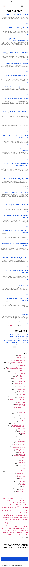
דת (24, 415)
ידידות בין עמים (21, 428)
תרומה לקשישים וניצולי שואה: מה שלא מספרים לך (17, 342)
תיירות (23, 486)
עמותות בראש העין (16, 528)
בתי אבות (23, 405)
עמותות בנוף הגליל (20, 521)
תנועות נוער (22, 489)
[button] (22, 6)
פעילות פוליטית (21, 465)
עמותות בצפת (19, 526)
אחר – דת (22, 365)
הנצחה (23, 418)
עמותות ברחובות (18, 530)
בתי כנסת (22, 409)
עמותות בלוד (5, 517)
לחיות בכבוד (24, 498)
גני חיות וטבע (22, 412)
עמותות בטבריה (9, 512)
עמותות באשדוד (21, 500)
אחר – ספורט (22, 375)
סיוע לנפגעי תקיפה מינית (19, 455)
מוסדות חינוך (22, 436)
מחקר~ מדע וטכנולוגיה (19, 444)
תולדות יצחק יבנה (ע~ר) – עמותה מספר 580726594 (15, 52)
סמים (23, 459)
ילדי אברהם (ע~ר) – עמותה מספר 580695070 (16, 64)
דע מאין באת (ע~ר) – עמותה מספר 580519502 (16, 87)
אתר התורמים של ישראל (14, 2)
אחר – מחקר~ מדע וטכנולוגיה (18, 372)
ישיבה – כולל (22, 431)
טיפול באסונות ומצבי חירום (18, 426)
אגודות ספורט (22, 355)
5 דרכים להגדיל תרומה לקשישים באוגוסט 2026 (17, 336)
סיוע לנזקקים (22, 454)
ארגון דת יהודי (22, 391)
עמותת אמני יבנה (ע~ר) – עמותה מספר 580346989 (15, 124)
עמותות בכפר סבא (14, 517)
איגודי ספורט (22, 384)
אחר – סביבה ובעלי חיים (19, 373)
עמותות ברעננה (6, 532)
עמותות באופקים (17, 498)
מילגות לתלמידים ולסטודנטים (18, 446)
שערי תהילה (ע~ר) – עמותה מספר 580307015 (16, 192)
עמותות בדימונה (22, 509)
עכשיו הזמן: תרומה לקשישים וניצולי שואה (19, 338)
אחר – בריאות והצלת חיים (19, 363)
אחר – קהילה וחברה (20, 376)
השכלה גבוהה (22, 422)
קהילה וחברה (22, 467)
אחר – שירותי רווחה (20, 381)
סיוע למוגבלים (21, 452)
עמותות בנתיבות (21, 523)
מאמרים (23, 433)
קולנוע (23, 468)
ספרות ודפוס (22, 462)
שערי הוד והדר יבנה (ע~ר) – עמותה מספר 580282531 (15, 111)
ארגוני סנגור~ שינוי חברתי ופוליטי (17, 399)
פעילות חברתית (21, 463)
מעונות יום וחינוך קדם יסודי (19, 447)
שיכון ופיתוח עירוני (21, 476)
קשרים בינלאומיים (21, 473)
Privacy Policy (25, 539)
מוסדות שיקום (21, 438)
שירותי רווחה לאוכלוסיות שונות (18, 480)
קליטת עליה (22, 470)
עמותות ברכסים (9, 530)
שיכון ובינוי (22, 475)
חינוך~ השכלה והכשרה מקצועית (17, 425)
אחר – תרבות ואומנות (20, 383)
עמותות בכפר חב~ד (23, 517)
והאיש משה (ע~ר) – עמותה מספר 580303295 (17, 204)
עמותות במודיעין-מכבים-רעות (22, 519)
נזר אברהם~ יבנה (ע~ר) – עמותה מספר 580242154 (15, 75)
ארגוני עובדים (22, 401)
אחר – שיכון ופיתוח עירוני (19, 380)
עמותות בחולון (11, 511)
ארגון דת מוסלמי (21, 393)
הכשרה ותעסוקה (21, 417)
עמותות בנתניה (10, 523)
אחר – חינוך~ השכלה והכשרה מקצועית (16, 368)
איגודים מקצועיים (21, 386)
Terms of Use (25, 537)
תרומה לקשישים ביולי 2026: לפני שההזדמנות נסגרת (16, 344)
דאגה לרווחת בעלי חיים (19, 413)
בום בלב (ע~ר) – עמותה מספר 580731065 (17, 27)
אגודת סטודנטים (21, 357)
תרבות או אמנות (21, 491)
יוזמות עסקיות (22, 430)
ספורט (23, 460)
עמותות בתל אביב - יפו (17, 534)
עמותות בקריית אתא (10, 526)
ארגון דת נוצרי (21, 394)
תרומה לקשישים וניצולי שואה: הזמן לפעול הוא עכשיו (17, 334)
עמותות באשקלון (9, 500)
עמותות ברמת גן (17, 532)
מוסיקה (23, 439)
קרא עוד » (26, 23)
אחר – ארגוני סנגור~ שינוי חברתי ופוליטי (15, 362)
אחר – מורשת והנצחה (20, 370)
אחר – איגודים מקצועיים (19, 360)
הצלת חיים (22, 420)
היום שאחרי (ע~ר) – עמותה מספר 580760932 (16, 14)
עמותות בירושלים (13, 515)
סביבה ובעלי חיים (21, 451)
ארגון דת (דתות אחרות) (19, 389)
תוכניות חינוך (22, 484)
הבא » (10, 325)
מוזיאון (23, 434)
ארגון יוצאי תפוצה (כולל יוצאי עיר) (17, 396)
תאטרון (23, 483)
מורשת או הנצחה (21, 443)
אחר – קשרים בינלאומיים (19, 378)
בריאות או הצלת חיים (20, 404)
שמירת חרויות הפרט (20, 481)
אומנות (23, 359)
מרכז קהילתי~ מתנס (20, 449)
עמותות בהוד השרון (15, 509)
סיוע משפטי (22, 457)
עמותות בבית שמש (16, 504)
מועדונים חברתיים (21, 441)
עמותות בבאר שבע (22, 502)
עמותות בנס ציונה (12, 521)
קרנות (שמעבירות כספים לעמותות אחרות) (15, 472)
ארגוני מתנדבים (21, 397)
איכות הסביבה (21, 388)
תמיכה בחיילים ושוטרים (19, 488)
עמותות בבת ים (12, 507)
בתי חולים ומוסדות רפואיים (18, 407)
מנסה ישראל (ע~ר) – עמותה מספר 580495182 (16, 98)
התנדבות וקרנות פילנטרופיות (18, 423)
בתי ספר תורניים (21, 410)
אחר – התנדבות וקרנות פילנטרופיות (17, 367)
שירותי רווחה (22, 478)
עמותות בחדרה (21, 510)
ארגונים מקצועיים (21, 402)
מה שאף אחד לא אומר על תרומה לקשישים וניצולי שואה (16, 340)
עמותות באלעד (8, 498)
